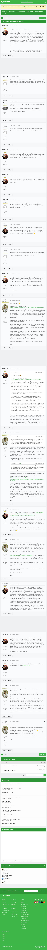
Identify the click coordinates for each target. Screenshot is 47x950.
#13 (44, 432)
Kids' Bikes (23, 924)
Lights (3, 936)
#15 (44, 539)
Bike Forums (4, 11)
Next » (6, 18)
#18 (44, 660)
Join (25, 1)
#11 (44, 300)
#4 (44, 125)
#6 (44, 174)
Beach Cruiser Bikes (25, 920)
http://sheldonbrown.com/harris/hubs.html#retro (21, 555)
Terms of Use (9, 946)
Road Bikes (23, 906)
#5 (44, 149)
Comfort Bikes (24, 922)
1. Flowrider (7, 868)
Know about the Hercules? (10, 766)
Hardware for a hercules (10, 770)
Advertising (4, 912)
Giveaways (4, 908)
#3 (44, 101)
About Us (4, 902)
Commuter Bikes (24, 912)
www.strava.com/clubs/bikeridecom (27, 861)
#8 (44, 224)
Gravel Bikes (23, 918)
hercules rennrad (26, 665)
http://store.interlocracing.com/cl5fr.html (19, 477)
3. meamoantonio (8, 875)
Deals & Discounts (6, 910)
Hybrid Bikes (23, 910)
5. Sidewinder (7, 881)
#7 (44, 199)
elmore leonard (5, 101)
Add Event (13, 904)
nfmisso (5, 300)
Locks (3, 934)
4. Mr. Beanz (7, 878)
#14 (44, 509)
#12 (44, 368)
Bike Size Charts (14, 916)
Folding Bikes (23, 928)
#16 (44, 584)
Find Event (13, 902)
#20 (44, 721)
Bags (3, 940)
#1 (44, 25)
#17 (44, 634)
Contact (4, 914)
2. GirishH (6, 872)
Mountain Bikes (24, 904)
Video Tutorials (14, 911)
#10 (44, 273)
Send (41, 891)
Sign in (28, 1)
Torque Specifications (14, 913)
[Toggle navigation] (45, 2)
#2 (44, 76)
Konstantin (5, 25)
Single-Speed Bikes (25, 914)
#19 (44, 685)
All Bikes (22, 902)
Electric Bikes (23, 908)
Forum (3, 906)
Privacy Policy (4, 946)
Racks (3, 938)
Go (44, 775)
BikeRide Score (5, 904)
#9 (44, 249)
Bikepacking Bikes (24, 916)
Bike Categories (12, 11)
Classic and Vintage (21, 11)
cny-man (5, 76)
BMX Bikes (23, 926)
